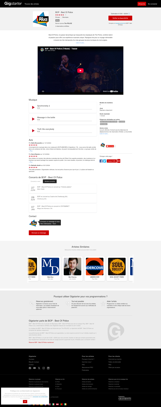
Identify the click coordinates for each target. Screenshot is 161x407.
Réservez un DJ (59, 379)
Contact (31, 365)
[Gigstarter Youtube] (34, 368)
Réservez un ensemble (114, 386)
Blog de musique (34, 362)
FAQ (83, 365)
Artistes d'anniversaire (87, 384)
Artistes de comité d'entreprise (89, 388)
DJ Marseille (58, 384)
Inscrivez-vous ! (87, 362)
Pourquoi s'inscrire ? (88, 359)
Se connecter (152, 4)
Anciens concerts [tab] (50, 181)
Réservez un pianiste (113, 384)
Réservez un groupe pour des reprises (38, 381)
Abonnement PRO (87, 367)
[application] (63, 107)
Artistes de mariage (87, 386)
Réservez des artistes (88, 379)
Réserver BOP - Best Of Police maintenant (41, 342)
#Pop (57, 20)
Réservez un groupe (34, 379)
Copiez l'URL (112, 161)
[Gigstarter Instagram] (43, 368)
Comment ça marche (114, 359)
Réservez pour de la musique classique (118, 388)
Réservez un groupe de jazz (36, 384)
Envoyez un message (39, 233)
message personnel (120, 23)
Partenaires (85, 370)
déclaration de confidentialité (40, 396)
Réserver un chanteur (113, 381)
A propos (31, 359)
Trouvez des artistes (32, 4)
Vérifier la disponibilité (120, 18)
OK (25, 402)
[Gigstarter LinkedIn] (48, 368)
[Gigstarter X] (39, 368)
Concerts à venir (35, 181)
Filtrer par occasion (114, 367)
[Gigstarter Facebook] (30, 368)
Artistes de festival (86, 381)
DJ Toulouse (58, 388)
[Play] (33, 107)
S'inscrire (142, 4)
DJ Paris (57, 381)
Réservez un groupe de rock (36, 386)
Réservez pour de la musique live (118, 379)
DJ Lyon (57, 386)
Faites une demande (114, 362)
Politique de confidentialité (50, 397)
